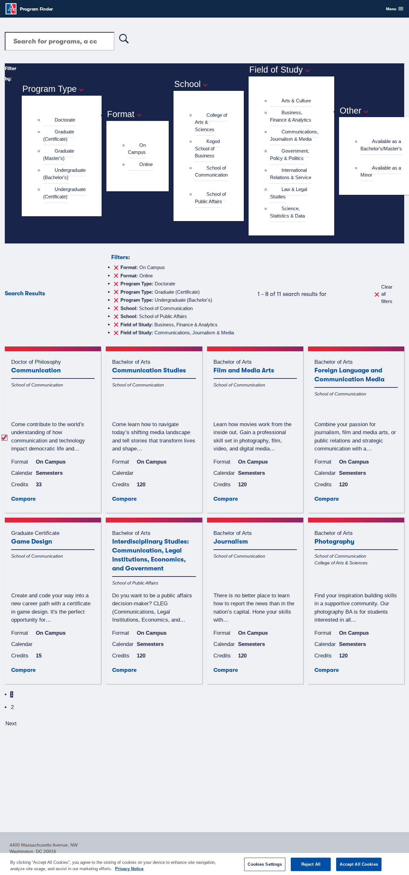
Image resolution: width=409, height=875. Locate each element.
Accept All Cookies (359, 864)
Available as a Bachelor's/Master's (381, 145)
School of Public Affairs (210, 197)
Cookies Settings (265, 864)
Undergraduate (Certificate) (64, 193)
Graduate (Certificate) (58, 135)
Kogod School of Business (207, 148)
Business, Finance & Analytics (290, 116)
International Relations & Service (290, 173)
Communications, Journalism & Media (294, 135)
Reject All (310, 864)
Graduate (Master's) (58, 154)
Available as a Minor (380, 171)
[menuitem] (64, 120)
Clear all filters (386, 294)
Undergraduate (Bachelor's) (64, 173)
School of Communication (211, 171)
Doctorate (65, 120)
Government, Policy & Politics (289, 154)
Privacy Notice (129, 868)
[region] (204, 864)
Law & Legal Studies (288, 193)
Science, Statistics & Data (287, 212)
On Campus (137, 148)
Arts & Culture (296, 100)
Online (146, 164)
